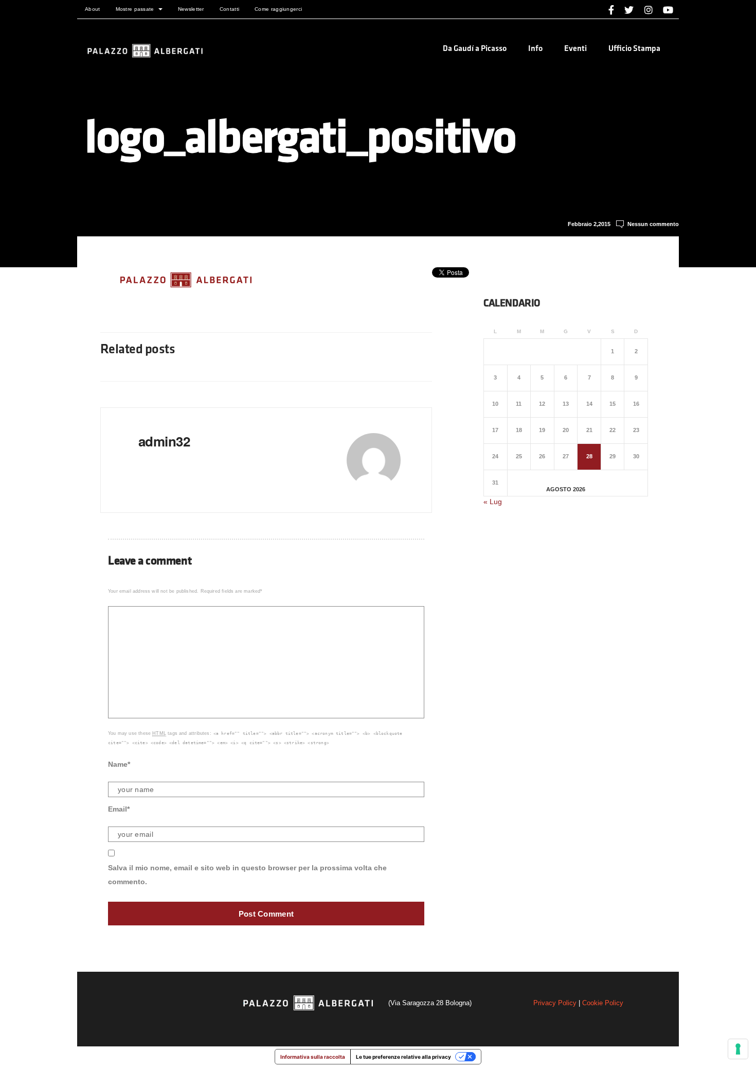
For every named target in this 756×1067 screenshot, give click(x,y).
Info (535, 49)
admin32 (164, 441)
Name (119, 764)
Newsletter (191, 9)
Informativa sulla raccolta (312, 1057)
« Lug (492, 501)
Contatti (229, 9)
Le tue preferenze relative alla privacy (403, 1057)
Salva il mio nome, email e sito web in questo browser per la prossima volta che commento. (247, 875)
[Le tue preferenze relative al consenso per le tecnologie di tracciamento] (738, 1049)
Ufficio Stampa (634, 49)
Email (119, 809)
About (92, 9)
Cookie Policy (602, 1003)
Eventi (575, 49)
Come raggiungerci (278, 9)
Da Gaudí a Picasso (475, 49)
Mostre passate (135, 9)
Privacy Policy (555, 1003)
